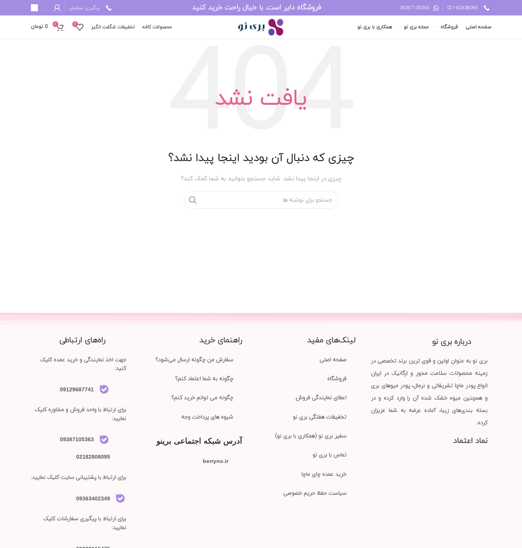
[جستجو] (34, 7)
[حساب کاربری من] (57, 7)
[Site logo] (261, 26)
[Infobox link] (469, 8)
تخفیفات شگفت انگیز (113, 27)
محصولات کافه (157, 27)
